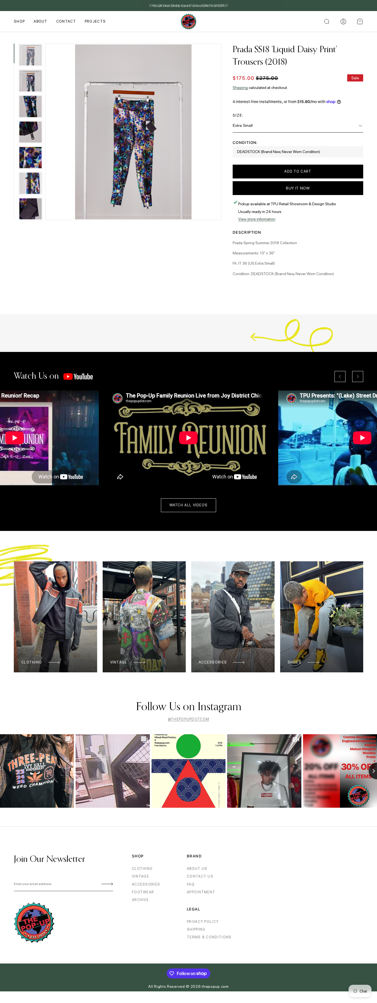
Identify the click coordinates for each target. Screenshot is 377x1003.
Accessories (213, 662)
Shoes (295, 662)
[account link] (343, 21)
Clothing (31, 662)
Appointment (201, 892)
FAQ (191, 884)
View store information (256, 219)
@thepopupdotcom (188, 719)
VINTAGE (140, 876)
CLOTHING (142, 869)
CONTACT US (200, 876)
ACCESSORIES (146, 884)
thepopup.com (215, 986)
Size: (238, 115)
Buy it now (298, 188)
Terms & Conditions (209, 937)
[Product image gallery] (133, 132)
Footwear (143, 892)
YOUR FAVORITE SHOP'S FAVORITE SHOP (188, 6)
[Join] (106, 884)
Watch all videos (188, 505)
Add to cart (297, 171)
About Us (197, 869)
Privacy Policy (203, 922)
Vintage (118, 662)
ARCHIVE (140, 900)
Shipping (240, 87)
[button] (360, 21)
